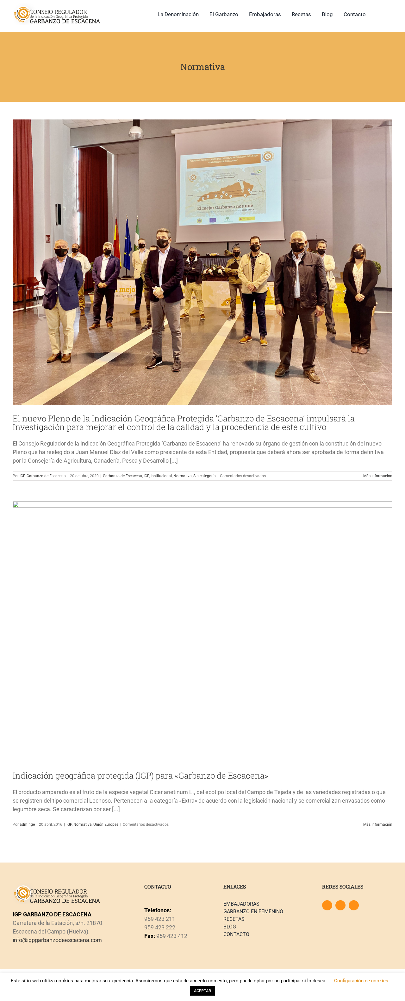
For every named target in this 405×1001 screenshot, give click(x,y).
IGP (146, 476)
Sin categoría (204, 476)
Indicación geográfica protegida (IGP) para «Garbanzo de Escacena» (140, 775)
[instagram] (340, 905)
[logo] (56, 6)
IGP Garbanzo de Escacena (43, 476)
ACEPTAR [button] (202, 990)
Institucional (161, 476)
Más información (377, 476)
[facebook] (327, 905)
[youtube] (354, 905)
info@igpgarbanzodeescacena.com (57, 940)
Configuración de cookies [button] (361, 981)
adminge (27, 824)
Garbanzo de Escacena (122, 476)
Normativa (182, 476)
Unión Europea (106, 824)
